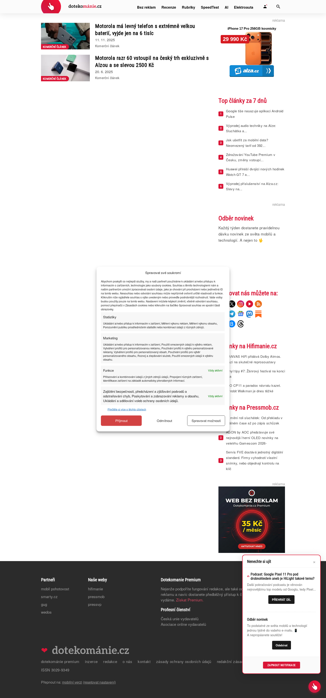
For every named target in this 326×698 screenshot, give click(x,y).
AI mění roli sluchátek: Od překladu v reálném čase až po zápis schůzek (254, 420)
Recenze (168, 7)
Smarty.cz (49, 596)
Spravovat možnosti (206, 420)
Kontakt (144, 661)
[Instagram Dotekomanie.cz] (240, 303)
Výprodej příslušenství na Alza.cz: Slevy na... (252, 186)
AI (226, 7)
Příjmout (121, 420)
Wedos (46, 612)
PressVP (94, 604)
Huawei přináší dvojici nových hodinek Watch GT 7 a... (255, 172)
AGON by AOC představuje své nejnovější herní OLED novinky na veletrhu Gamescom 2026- (252, 437)
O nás (127, 661)
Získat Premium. (190, 600)
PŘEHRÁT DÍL (281, 599)
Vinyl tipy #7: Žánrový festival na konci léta (255, 374)
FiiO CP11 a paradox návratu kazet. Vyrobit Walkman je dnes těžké (253, 388)
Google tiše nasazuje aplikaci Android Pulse (254, 114)
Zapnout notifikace (281, 665)
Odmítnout (164, 420)
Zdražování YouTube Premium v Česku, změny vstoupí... (250, 157)
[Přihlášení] (265, 6)
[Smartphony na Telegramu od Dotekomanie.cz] (231, 313)
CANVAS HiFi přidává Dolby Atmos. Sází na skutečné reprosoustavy (253, 359)
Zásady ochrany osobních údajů (183, 661)
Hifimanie (95, 588)
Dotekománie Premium (60, 661)
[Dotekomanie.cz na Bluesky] (231, 323)
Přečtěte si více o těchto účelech (127, 409)
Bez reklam (146, 7)
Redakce (110, 661)
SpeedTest (210, 7)
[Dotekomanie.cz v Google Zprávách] (240, 313)
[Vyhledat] (278, 6)
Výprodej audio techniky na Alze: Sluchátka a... (251, 128)
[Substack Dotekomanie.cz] (258, 313)
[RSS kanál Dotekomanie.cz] (258, 303)
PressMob (96, 596)
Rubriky (188, 7)
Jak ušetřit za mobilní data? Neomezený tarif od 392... (247, 143)
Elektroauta (243, 7)
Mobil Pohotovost (55, 588)
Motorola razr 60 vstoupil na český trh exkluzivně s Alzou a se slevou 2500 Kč (152, 61)
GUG (44, 604)
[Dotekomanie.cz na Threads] (240, 323)
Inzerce (91, 661)
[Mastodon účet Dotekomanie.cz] (249, 313)
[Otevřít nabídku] (314, 687)
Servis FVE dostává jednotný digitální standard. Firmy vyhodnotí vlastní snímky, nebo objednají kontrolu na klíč (254, 460)
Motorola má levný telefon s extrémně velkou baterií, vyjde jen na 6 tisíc (145, 29)
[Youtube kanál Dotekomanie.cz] (249, 303)
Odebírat (281, 645)
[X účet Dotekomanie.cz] (231, 303)
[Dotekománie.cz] (71, 7)
